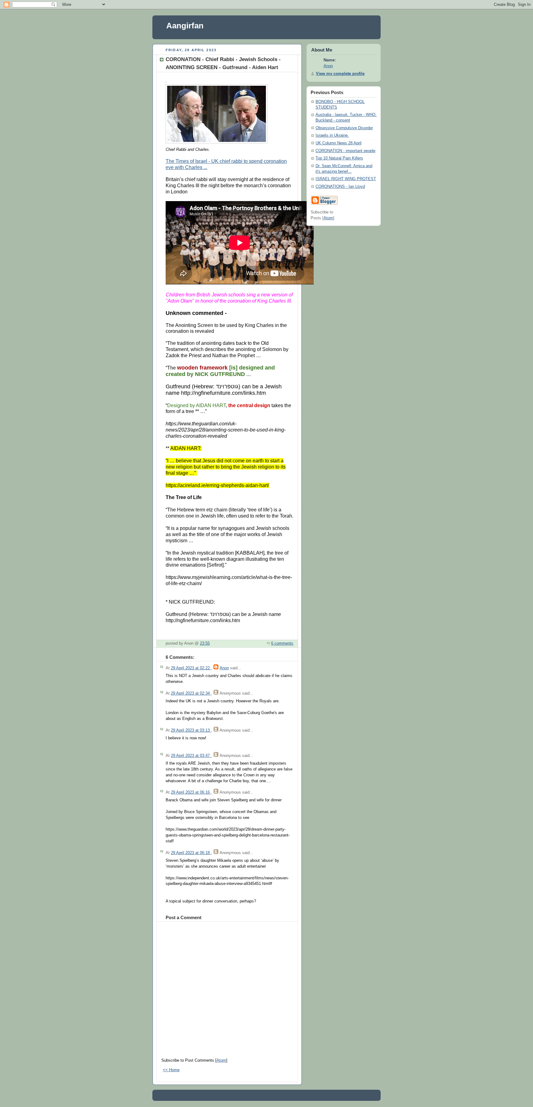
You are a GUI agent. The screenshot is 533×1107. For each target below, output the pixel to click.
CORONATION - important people (345, 151)
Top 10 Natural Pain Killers (339, 158)
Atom (221, 1060)
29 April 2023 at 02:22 (191, 668)
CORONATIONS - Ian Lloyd (340, 186)
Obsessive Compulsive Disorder (344, 128)
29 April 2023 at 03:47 (191, 756)
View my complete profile (340, 74)
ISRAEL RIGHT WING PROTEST (346, 179)
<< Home (171, 1070)
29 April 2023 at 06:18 (191, 853)
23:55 (205, 643)
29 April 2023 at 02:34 (191, 693)
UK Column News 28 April (339, 143)
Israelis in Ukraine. (332, 135)
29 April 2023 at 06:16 (191, 792)
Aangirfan (185, 25)
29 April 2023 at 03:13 (191, 730)
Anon (224, 668)
